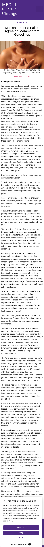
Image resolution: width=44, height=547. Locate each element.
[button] (39, 9)
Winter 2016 (22, 22)
